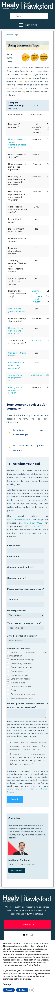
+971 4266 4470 (34, 526)
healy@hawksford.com (19, 519)
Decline (22, 990)
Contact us (27, 924)
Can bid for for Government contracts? (16, 331)
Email (29, 935)
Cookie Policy (33, 965)
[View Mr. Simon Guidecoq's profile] (20, 854)
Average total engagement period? (15, 390)
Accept (9, 990)
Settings (7, 984)
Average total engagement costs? (15, 378)
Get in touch (16, 870)
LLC (36, 106)
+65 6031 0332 (33, 523)
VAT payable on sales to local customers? (16, 365)
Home (9, 35)
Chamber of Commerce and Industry (36, 296)
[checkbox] (26, 675)
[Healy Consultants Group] (27, 8)
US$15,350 (36, 375)
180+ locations (35, 914)
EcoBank (36, 341)
